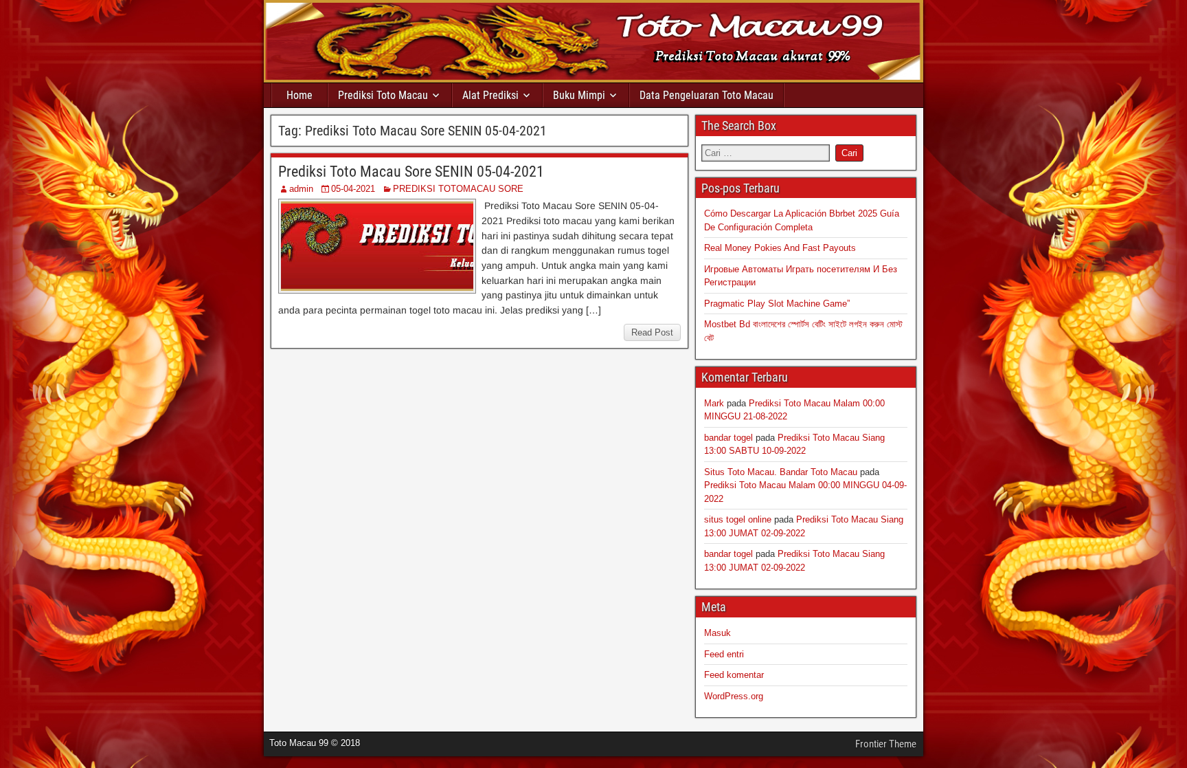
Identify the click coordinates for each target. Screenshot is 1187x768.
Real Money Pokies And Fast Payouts (780, 248)
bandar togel (728, 437)
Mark (714, 403)
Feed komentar (734, 675)
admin (301, 189)
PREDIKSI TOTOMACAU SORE (458, 189)
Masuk (717, 633)
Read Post (652, 332)
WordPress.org (733, 696)
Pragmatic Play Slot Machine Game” (777, 303)
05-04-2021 (353, 189)
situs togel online (737, 519)
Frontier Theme (885, 744)
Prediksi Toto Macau (383, 95)
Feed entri (724, 654)
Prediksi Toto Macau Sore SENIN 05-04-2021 (411, 171)
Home (299, 95)
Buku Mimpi (579, 95)
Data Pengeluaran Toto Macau (706, 95)
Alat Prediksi (490, 95)
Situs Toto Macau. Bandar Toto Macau (780, 472)
